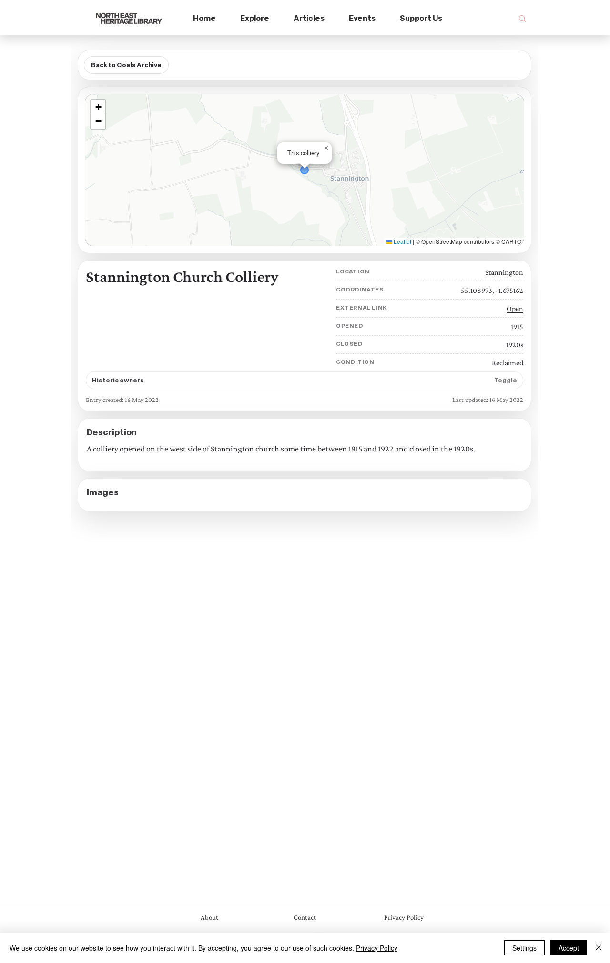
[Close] (598, 947)
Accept (569, 948)
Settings (524, 948)
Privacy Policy (376, 948)
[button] (255, 19)
